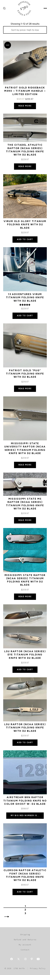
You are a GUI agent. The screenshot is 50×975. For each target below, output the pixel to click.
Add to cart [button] (25, 239)
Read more (25, 106)
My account (25, 944)
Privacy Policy (37, 968)
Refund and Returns (25, 939)
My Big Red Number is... (25, 815)
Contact (25, 949)
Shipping (25, 934)
